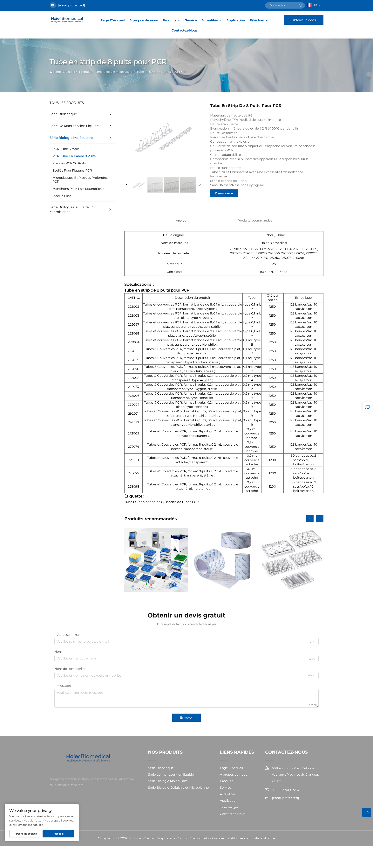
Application (235, 20)
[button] (310, 518)
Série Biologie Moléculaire (113, 72)
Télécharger (259, 20)
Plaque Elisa (61, 196)
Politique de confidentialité (251, 838)
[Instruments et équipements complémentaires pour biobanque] (156, 560)
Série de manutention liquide (74, 126)
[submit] (300, 5)
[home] (67, 19)
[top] (366, 812)
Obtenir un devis (304, 20)
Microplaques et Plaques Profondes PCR (80, 179)
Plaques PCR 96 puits (69, 163)
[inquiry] (367, 407)
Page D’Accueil (112, 20)
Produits (170, 20)
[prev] (126, 185)
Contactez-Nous (185, 30)
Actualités (209, 20)
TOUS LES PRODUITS (67, 103)
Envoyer (186, 717)
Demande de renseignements (224, 194)
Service (191, 20)
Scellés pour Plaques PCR (72, 170)
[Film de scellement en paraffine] (223, 560)
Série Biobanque (63, 114)
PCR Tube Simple (66, 149)
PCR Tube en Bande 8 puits (74, 156)
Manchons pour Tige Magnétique (78, 189)
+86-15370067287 (285, 790)
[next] (199, 185)
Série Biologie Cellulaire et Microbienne (71, 209)
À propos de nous (143, 20)
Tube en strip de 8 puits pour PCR (161, 72)
